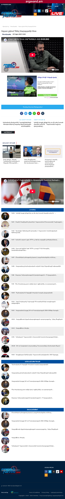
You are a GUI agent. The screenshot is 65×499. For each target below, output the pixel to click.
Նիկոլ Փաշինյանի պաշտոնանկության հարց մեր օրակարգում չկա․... (32, 161)
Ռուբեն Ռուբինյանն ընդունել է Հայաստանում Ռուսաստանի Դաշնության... (37, 222)
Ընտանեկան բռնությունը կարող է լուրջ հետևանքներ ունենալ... (34, 257)
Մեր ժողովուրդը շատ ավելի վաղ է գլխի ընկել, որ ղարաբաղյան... (34, 284)
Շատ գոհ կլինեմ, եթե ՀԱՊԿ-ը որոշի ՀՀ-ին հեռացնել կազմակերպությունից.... (30, 249)
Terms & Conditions (34, 492)
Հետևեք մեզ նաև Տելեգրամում (32, 107)
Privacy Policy (45, 492)
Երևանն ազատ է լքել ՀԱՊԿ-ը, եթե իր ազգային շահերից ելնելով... (35, 239)
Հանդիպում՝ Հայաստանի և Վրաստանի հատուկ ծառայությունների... (35, 337)
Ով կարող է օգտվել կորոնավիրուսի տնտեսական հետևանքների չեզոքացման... (51, 163)
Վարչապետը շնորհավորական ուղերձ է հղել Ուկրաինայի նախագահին (36, 266)
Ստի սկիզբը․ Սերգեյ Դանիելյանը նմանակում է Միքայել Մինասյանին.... (11, 161)
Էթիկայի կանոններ (56, 492)
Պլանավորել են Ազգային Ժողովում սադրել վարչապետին (32, 293)
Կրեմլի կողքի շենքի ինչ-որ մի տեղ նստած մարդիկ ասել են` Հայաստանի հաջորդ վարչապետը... (48, 124)
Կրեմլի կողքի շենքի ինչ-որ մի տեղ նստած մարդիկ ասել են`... (34, 213)
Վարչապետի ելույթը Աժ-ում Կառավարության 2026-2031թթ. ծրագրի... (35, 310)
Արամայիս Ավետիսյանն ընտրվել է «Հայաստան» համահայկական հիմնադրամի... (34, 231)
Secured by (4, 492)
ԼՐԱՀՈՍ (32, 210)
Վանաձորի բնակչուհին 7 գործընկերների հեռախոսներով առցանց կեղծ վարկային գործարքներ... (17, 124)
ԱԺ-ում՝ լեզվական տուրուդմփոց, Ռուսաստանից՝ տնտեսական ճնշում (36, 346)
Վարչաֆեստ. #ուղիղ (20, 328)
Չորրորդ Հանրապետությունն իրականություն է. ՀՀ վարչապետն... (34, 275)
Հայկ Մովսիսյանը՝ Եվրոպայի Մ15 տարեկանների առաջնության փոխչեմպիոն (34, 302)
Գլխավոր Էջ (6, 26)
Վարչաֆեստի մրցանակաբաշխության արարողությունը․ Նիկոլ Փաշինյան (37, 319)
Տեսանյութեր (13, 26)
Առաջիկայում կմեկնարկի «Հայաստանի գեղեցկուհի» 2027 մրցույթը (35, 354)
